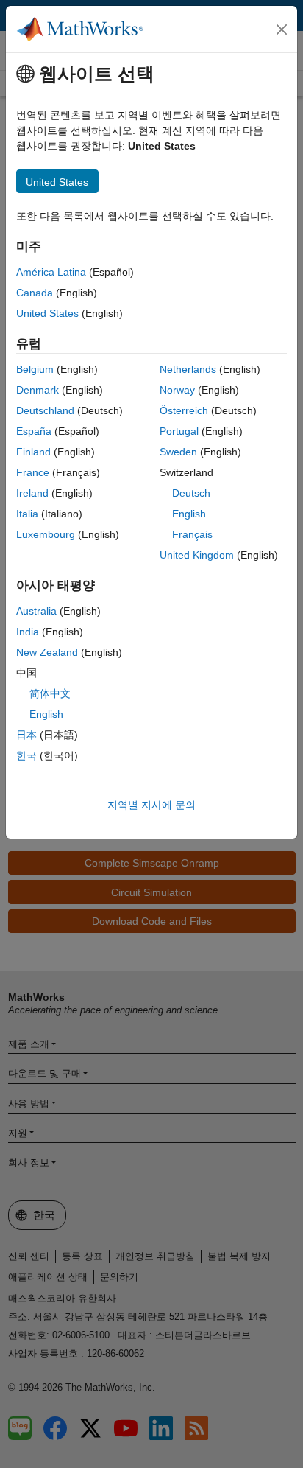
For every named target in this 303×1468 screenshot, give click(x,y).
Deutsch (191, 493)
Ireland (32, 493)
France (32, 472)
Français (192, 534)
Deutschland (45, 410)
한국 (26, 755)
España (33, 431)
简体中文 (50, 693)
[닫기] (281, 29)
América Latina (51, 272)
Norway (177, 390)
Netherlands (188, 369)
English (189, 514)
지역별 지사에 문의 (151, 805)
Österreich (184, 410)
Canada (34, 292)
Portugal (179, 431)
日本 (26, 735)
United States (47, 313)
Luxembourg (45, 534)
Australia (36, 611)
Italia (27, 514)
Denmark (37, 390)
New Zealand (47, 652)
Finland (33, 452)
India (27, 631)
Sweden (178, 452)
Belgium (35, 369)
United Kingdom (197, 555)
